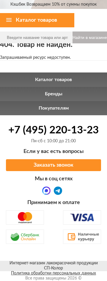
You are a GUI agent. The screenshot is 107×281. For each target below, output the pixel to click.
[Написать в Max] (46, 191)
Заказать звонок (53, 165)
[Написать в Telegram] (58, 191)
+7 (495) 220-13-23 (53, 130)
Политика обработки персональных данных (53, 273)
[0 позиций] (99, 15)
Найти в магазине (90, 37)
